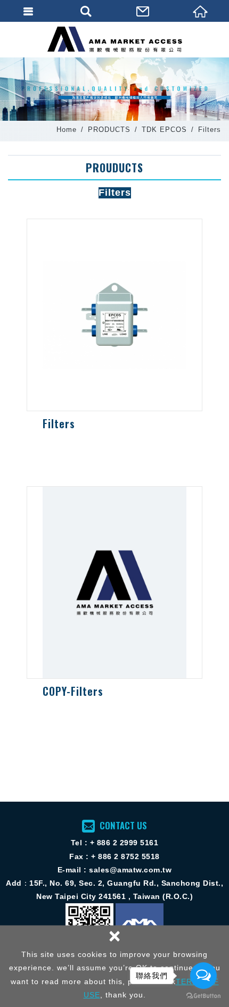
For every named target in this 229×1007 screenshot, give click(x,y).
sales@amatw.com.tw (130, 869)
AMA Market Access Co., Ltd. (114, 39)
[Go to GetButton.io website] (203, 996)
